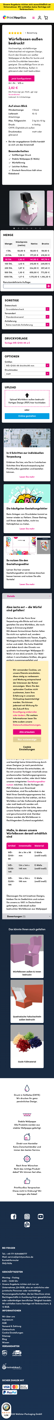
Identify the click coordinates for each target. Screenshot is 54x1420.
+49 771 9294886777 (17, 1253)
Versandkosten (14, 94)
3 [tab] (22, 228)
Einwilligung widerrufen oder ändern (25, 713)
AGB (4, 1322)
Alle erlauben (27, 731)
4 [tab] (27, 228)
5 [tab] (31, 228)
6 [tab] (35, 228)
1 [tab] (14, 228)
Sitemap (6, 1335)
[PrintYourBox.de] (14, 18)
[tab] (27, 596)
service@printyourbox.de (20, 1256)
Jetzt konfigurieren (21, 78)
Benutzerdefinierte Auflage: (17, 282)
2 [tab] (18, 228)
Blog (4, 1338)
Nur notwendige (27, 739)
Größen (8, 361)
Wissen (5, 1342)
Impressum (7, 1319)
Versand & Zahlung (11, 1326)
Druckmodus (11, 369)
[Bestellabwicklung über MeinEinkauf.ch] (11, 1368)
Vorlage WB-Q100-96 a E (17, 342)
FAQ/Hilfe (7, 1263)
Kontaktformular (10, 1260)
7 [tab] (40, 228)
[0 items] (48, 19)
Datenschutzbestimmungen (26, 724)
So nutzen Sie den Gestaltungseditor (17, 562)
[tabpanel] (27, 208)
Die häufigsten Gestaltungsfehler (27, 508)
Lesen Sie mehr (27, 476)
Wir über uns (8, 1316)
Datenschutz (8, 1329)
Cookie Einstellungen (12, 1332)
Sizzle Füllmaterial (27, 1061)
